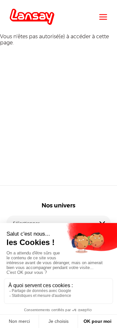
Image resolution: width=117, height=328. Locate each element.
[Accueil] (32, 17)
